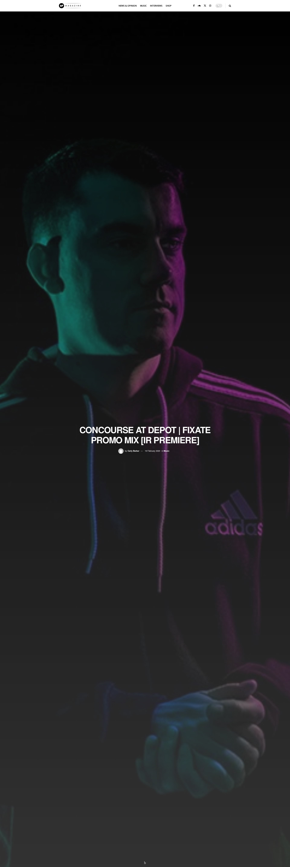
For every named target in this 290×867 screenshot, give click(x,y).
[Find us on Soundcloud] (199, 5)
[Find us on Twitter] (205, 5)
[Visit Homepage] (70, 5)
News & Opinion (128, 5)
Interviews (156, 5)
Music (143, 5)
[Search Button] (230, 5)
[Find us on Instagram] (210, 5)
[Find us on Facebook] (194, 5)
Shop (168, 5)
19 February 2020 (152, 450)
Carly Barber (133, 450)
